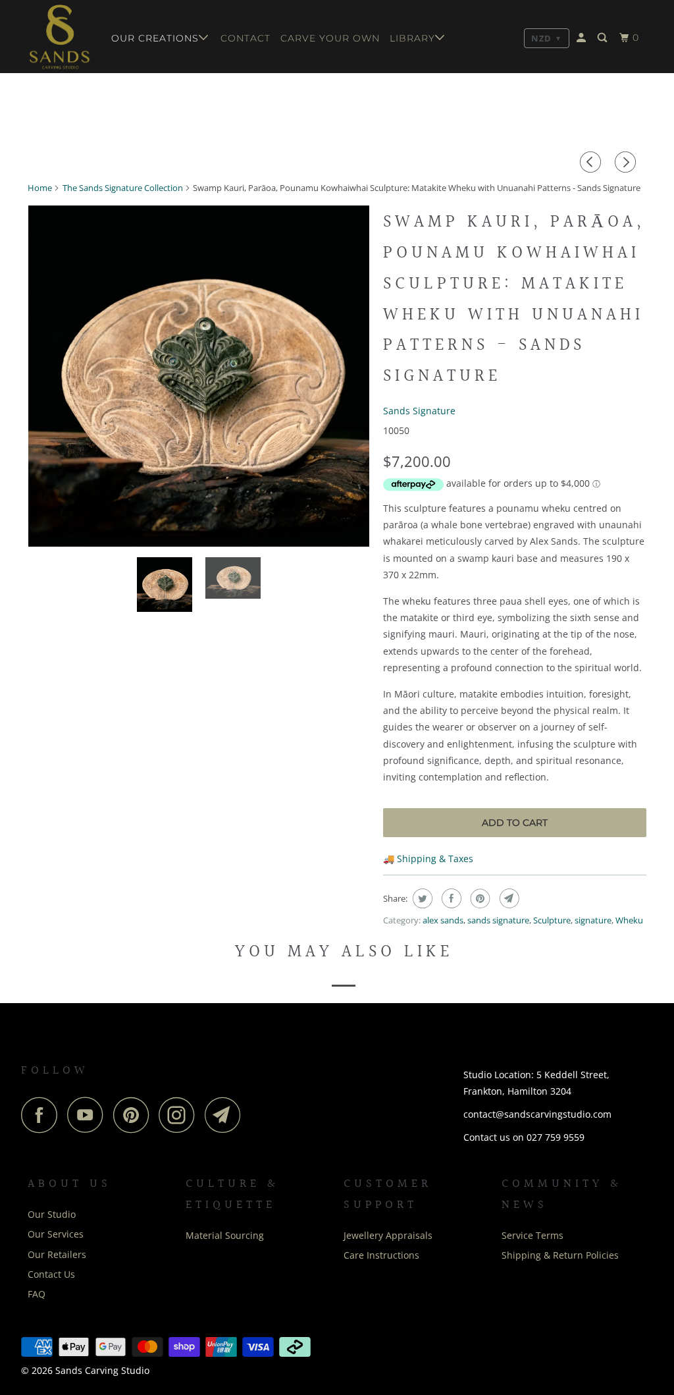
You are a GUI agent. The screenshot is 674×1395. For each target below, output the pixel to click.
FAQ (36, 1294)
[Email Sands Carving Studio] (226, 1115)
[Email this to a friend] (507, 898)
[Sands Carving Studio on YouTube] (89, 1115)
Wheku (629, 920)
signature (593, 920)
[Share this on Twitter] (420, 898)
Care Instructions (381, 1255)
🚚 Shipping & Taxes (428, 858)
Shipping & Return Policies (560, 1255)
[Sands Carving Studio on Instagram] (180, 1115)
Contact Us (51, 1274)
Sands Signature (419, 410)
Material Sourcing (225, 1235)
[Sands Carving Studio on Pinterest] (134, 1115)
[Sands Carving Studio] (60, 36)
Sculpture (552, 920)
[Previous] (592, 162)
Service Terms (532, 1235)
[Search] (603, 37)
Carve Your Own (330, 38)
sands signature (498, 920)
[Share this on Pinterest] (478, 898)
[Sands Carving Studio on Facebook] (43, 1115)
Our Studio (52, 1214)
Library (412, 38)
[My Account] (582, 37)
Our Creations (155, 38)
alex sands (443, 920)
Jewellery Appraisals (388, 1235)
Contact (245, 38)
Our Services (56, 1234)
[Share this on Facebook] (449, 898)
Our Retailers (57, 1254)
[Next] (627, 162)
